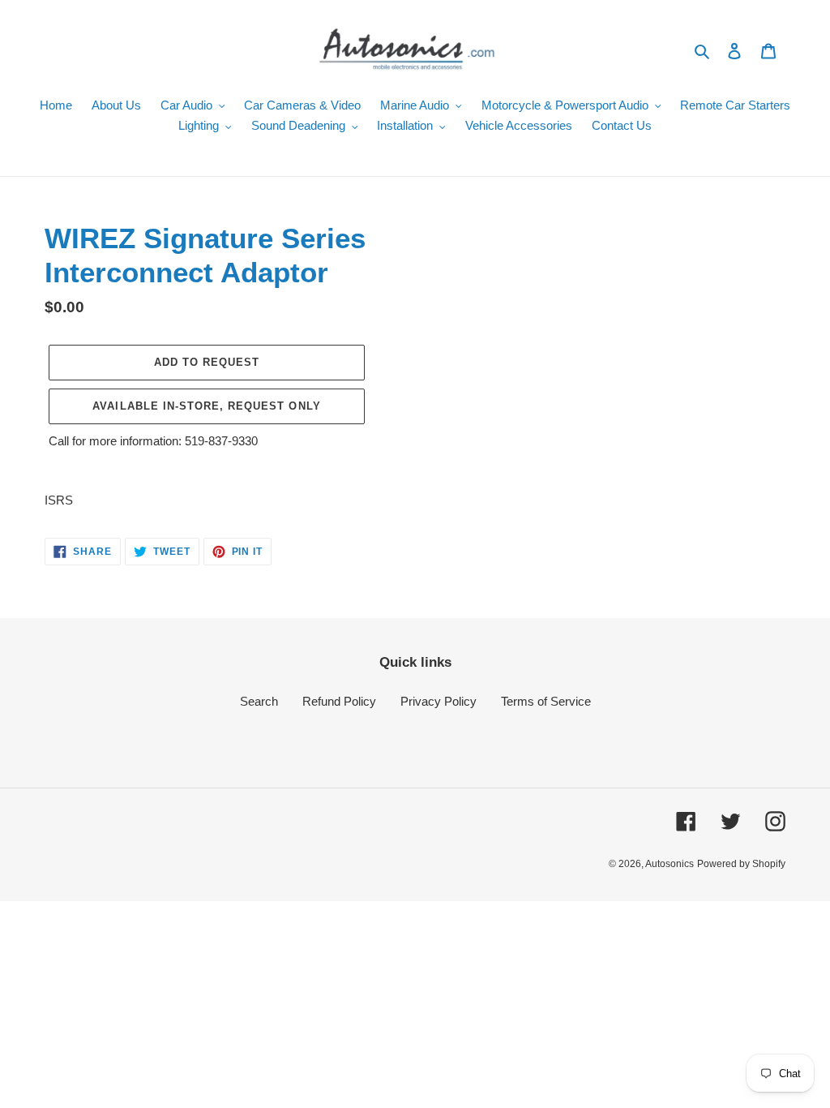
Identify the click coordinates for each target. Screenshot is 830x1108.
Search (259, 701)
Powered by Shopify (741, 864)
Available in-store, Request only (206, 406)
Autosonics (669, 864)
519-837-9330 (221, 441)
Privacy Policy (438, 701)
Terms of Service (546, 701)
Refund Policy (339, 701)
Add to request (207, 362)
